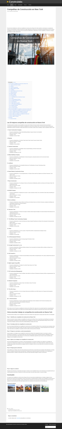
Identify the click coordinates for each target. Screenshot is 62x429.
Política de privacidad (52, 424)
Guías (12, 4)
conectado (18, 418)
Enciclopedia (20, 4)
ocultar (14, 82)
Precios (25, 4)
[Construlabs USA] (14, 1)
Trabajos (11, 408)
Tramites (29, 4)
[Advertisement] (31, 20)
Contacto (46, 424)
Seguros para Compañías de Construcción (15, 410)
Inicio (8, 4)
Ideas (15, 4)
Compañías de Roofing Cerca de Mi (13, 409)
